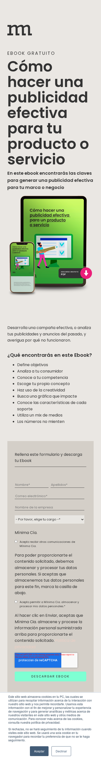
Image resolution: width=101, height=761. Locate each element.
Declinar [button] (61, 751)
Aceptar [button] (39, 751)
